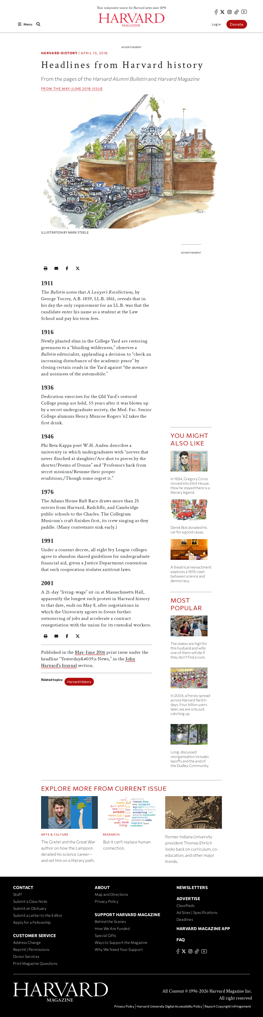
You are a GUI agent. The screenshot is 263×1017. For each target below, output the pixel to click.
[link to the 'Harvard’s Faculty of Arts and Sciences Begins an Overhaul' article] (191, 736)
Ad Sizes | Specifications (197, 912)
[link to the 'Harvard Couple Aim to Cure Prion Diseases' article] (191, 628)
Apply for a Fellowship (32, 922)
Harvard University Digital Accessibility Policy (169, 1006)
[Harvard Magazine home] (131, 20)
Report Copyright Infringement (227, 1006)
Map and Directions (111, 894)
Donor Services (26, 956)
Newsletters (192, 887)
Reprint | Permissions (31, 949)
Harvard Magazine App (203, 928)
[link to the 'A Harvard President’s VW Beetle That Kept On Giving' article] (191, 511)
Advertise (188, 898)
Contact (23, 887)
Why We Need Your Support (119, 949)
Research (111, 834)
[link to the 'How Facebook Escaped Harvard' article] (191, 680)
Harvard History (59, 53)
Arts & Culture (54, 834)
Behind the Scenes (110, 921)
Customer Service (34, 935)
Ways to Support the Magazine (121, 942)
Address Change (27, 942)
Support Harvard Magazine (127, 914)
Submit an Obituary (29, 908)
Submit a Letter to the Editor (37, 915)
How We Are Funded (112, 928)
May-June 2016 (76, 88)
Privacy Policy (106, 901)
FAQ (180, 939)
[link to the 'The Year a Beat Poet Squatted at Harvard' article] (191, 463)
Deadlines (184, 919)
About (102, 887)
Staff (17, 894)
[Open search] (38, 24)
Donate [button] (236, 24)
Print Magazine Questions (35, 963)
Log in (216, 24)
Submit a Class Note (30, 901)
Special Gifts (105, 935)
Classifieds (185, 905)
